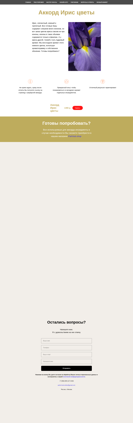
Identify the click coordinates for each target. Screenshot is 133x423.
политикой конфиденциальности (74, 376)
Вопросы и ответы (87, 2)
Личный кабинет (102, 2)
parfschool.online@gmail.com (66, 385)
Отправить (66, 368)
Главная (28, 2)
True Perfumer (39, 2)
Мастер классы (51, 2)
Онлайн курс (64, 2)
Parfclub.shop (74, 136)
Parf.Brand (74, 2)
